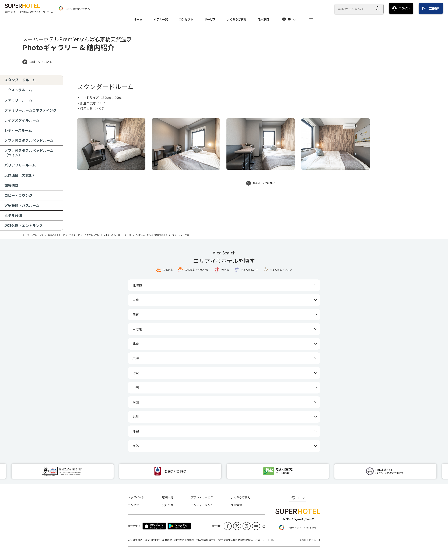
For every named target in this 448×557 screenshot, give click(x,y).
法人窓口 (263, 19)
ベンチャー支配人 (202, 505)
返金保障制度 (152, 540)
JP (289, 19)
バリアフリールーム (20, 165)
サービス (210, 19)
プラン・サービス (202, 497)
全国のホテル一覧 (56, 234)
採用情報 (236, 505)
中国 (135, 387)
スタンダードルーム (20, 79)
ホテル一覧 (161, 19)
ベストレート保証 (265, 540)
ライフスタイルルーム (21, 120)
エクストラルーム (18, 89)
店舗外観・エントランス (23, 225)
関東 (135, 314)
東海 (135, 358)
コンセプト (186, 19)
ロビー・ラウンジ (18, 195)
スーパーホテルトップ (32, 234)
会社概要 (167, 505)
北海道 (137, 285)
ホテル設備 (13, 215)
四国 (135, 402)
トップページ (136, 497)
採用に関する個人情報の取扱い (235, 540)
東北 (135, 299)
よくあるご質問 (236, 19)
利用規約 (179, 540)
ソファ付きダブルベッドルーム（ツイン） (28, 153)
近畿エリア (74, 234)
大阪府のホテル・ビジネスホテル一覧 (102, 234)
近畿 (135, 373)
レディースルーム (18, 130)
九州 (135, 416)
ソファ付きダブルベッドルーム (28, 140)
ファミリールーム (18, 99)
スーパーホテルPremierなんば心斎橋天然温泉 (146, 234)
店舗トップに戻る (40, 62)
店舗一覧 (167, 497)
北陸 (135, 343)
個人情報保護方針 (206, 540)
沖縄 (135, 431)
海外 (135, 446)
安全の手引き (135, 540)
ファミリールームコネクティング (30, 110)
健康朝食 (11, 185)
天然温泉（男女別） (20, 175)
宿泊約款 (167, 540)
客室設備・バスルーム (21, 205)
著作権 (190, 540)
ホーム (138, 19)
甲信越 (137, 329)
